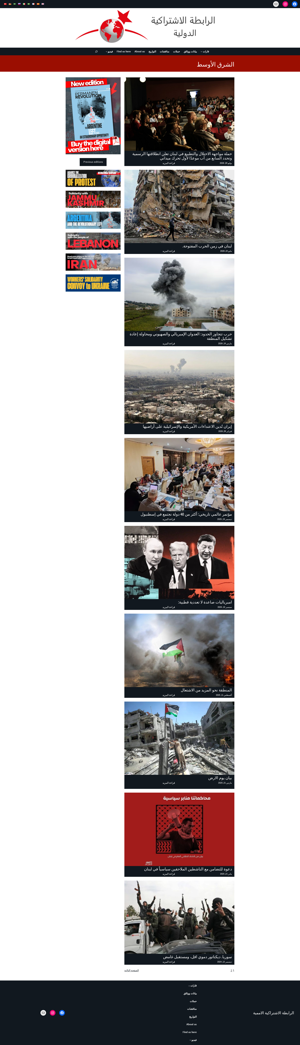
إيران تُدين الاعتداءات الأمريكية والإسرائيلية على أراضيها (187, 426)
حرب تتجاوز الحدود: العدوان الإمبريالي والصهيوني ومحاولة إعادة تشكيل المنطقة (181, 336)
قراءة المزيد (168, 163)
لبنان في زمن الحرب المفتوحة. (207, 246)
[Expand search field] (96, 51)
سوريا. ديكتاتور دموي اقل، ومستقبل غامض (197, 957)
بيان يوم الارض (220, 778)
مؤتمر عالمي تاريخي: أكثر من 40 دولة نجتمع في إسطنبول (186, 514)
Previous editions (93, 161)
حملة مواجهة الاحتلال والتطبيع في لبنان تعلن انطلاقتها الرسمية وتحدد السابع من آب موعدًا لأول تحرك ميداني (182, 156)
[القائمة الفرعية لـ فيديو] (106, 51)
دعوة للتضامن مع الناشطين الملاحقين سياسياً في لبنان (188, 869)
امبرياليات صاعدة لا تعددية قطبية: (205, 602)
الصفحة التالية (131, 970)
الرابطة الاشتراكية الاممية (273, 1012)
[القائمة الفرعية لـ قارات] (201, 51)
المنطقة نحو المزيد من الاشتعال (206, 690)
